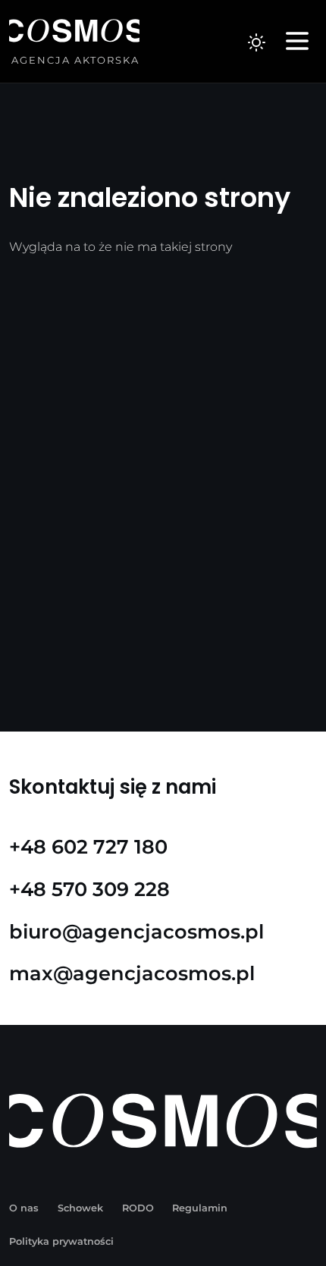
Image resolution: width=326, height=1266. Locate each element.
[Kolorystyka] (256, 42)
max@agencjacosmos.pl (132, 973)
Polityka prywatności (61, 1241)
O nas (24, 1208)
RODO (138, 1208)
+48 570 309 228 (89, 889)
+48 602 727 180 (88, 846)
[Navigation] (297, 42)
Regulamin (199, 1208)
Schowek (80, 1208)
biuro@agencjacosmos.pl (136, 931)
